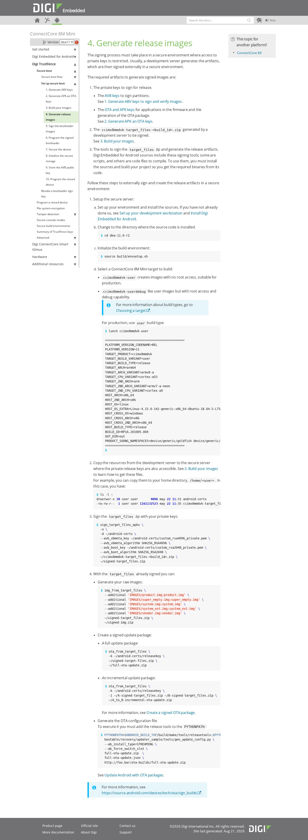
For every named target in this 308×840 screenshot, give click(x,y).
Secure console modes (51, 220)
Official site (89, 826)
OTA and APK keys (119, 109)
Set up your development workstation (151, 213)
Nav (272, 20)
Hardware (39, 257)
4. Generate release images (58, 117)
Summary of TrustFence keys (55, 232)
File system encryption (51, 208)
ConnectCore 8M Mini (52, 34)
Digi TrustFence (44, 64)
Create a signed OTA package (171, 712)
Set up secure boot (53, 83)
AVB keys (112, 95)
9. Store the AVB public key (60, 170)
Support (126, 832)
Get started (40, 49)
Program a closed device (52, 202)
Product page (52, 826)
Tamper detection (48, 214)
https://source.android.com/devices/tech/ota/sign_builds (149, 792)
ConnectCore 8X (249, 53)
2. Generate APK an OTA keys (61, 98)
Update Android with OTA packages (133, 775)
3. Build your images (58, 108)
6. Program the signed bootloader (60, 140)
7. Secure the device (58, 149)
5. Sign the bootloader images (59, 128)
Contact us (128, 826)
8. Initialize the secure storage (59, 158)
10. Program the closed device (60, 181)
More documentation (58, 832)
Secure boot (44, 71)
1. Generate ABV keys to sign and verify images (143, 101)
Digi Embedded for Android (53, 56)
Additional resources (48, 264)
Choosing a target (131, 310)
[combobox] (220, 20)
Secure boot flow (51, 77)
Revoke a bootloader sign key (57, 193)
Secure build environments (53, 226)
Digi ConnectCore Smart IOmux (50, 247)
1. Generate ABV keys (59, 90)
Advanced (43, 237)
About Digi (89, 832)
